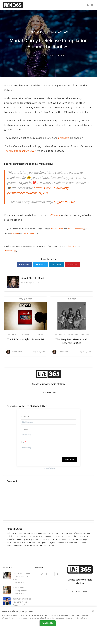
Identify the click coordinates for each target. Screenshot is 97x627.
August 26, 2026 (18, 582)
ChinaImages (72, 246)
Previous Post (25, 299)
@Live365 (15, 233)
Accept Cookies (48, 623)
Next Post (71, 299)
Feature (36, 334)
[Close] (93, 611)
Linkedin (58, 264)
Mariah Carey (35, 32)
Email (23, 442)
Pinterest (74, 264)
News (65, 32)
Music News (56, 32)
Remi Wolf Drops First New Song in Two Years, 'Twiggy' (22, 602)
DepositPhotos (10, 251)
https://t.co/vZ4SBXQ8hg (50, 188)
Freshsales (52, 468)
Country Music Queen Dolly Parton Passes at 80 (21, 576)
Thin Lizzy (62, 334)
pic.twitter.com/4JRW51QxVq (27, 193)
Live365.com (53, 215)
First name (25, 416)
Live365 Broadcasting (75, 229)
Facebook (25, 264)
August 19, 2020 (65, 202)
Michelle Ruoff (36, 278)
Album (46, 32)
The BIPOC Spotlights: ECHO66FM (25, 339)
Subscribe (69, 459)
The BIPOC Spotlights (21, 334)
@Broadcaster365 (30, 233)
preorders (63, 137)
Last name (25, 429)
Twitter (42, 264)
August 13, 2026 (18, 594)
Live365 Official (57, 229)
